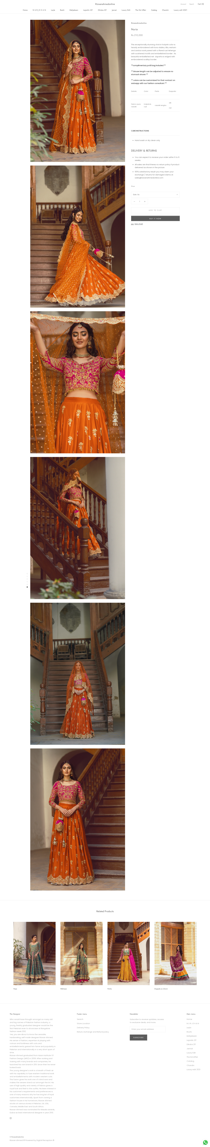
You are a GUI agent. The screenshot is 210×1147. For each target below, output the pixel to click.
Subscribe (138, 1037)
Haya (15, 989)
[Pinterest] (143, 185)
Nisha (109, 989)
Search (191, 4)
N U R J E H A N (39, 10)
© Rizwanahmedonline (17, 1137)
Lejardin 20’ (88, 10)
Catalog (154, 10)
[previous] (7, 955)
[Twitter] (140, 185)
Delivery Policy (83, 1027)
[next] (202, 955)
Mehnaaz (63, 989)
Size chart (139, 224)
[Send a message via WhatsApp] (205, 1142)
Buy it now (155, 219)
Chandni (165, 10)
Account (183, 4)
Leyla (53, 10)
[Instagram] (11, 1118)
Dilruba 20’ (102, 10)
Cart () (201, 4)
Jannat (114, 10)
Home (25, 10)
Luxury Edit (126, 10)
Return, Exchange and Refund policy (93, 1032)
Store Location (83, 1023)
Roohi (62, 10)
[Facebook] (137, 185)
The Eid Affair (140, 10)
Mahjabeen (74, 10)
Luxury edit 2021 (180, 10)
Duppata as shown (161, 989)
